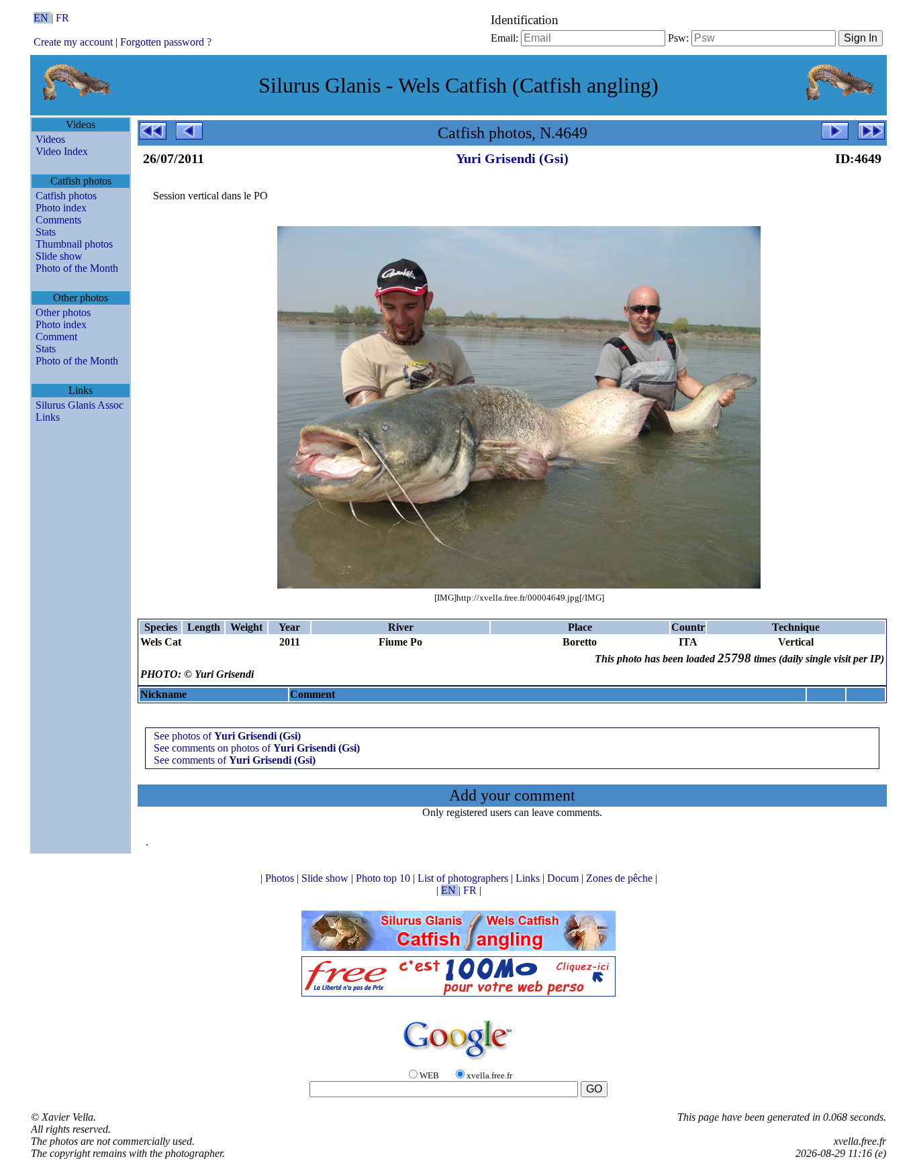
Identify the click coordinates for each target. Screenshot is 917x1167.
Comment (56, 336)
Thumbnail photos (74, 244)
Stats (46, 232)
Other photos (63, 312)
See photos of (227, 736)
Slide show (59, 256)
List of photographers (464, 878)
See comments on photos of (257, 748)
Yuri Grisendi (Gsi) (512, 158)
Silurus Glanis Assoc (80, 405)
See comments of (235, 760)
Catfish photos (66, 195)
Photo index (61, 207)
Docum (564, 878)
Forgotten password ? (165, 42)
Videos (50, 139)
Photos (281, 878)
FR (62, 17)
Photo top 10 (384, 878)
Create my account (73, 42)
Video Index (62, 151)
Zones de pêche (620, 878)
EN (42, 17)
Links (48, 417)
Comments (58, 219)
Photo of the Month (77, 268)
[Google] (458, 1061)
